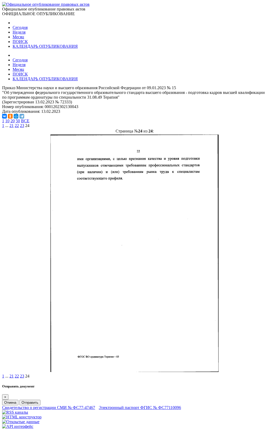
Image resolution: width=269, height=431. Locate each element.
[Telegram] (21, 116)
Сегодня (20, 27)
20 (13, 121)
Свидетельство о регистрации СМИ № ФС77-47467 (48, 407)
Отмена (10, 403)
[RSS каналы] (15, 412)
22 (17, 125)
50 (18, 121)
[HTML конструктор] (22, 417)
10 (7, 121)
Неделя (19, 32)
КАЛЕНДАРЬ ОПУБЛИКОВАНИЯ (45, 46)
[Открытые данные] (20, 421)
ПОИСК (20, 41)
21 (11, 125)
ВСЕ (25, 121)
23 (22, 125)
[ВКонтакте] (4, 116)
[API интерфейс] (17, 426)
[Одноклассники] (10, 116)
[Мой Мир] (16, 116)
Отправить (30, 403)
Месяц (18, 37)
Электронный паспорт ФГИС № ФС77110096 (140, 407)
